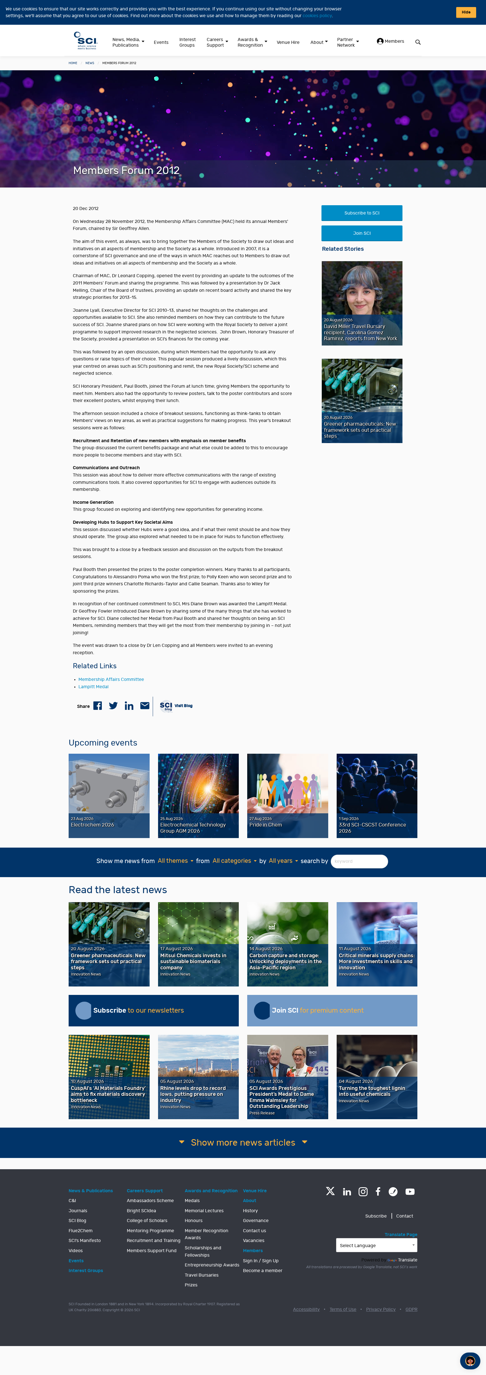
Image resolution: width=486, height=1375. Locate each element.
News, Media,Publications (126, 42)
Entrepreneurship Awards (212, 1265)
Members (394, 41)
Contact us (254, 1231)
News (90, 63)
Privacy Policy (381, 1309)
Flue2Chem (81, 1231)
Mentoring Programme (150, 1231)
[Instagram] (363, 1191)
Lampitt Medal (93, 687)
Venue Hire (288, 42)
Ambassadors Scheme (150, 1200)
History (250, 1211)
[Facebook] (378, 1191)
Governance (256, 1220)
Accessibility (306, 1309)
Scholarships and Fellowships (203, 1251)
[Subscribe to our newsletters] (84, 1011)
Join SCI (362, 233)
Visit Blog (183, 706)
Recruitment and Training (154, 1240)
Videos (76, 1250)
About (316, 42)
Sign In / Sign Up (261, 1261)
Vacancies (253, 1240)
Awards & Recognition (250, 42)
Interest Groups (187, 42)
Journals (78, 1211)
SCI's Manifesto (85, 1240)
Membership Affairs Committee (111, 679)
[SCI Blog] (393, 1191)
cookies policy (317, 15)
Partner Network (346, 42)
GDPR (411, 1309)
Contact (404, 1216)
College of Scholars (147, 1220)
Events (161, 42)
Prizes (191, 1285)
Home (73, 63)
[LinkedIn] (347, 1191)
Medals (192, 1200)
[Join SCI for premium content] (263, 1011)
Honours (193, 1220)
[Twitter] (330, 1193)
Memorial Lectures (204, 1211)
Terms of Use (343, 1309)
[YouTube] (410, 1191)
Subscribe (376, 1216)
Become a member (262, 1270)
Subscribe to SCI (362, 213)
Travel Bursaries (202, 1275)
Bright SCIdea (141, 1211)
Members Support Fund (152, 1250)
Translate (407, 1260)
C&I (72, 1200)
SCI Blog (77, 1220)
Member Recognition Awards (206, 1234)
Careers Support (215, 42)
